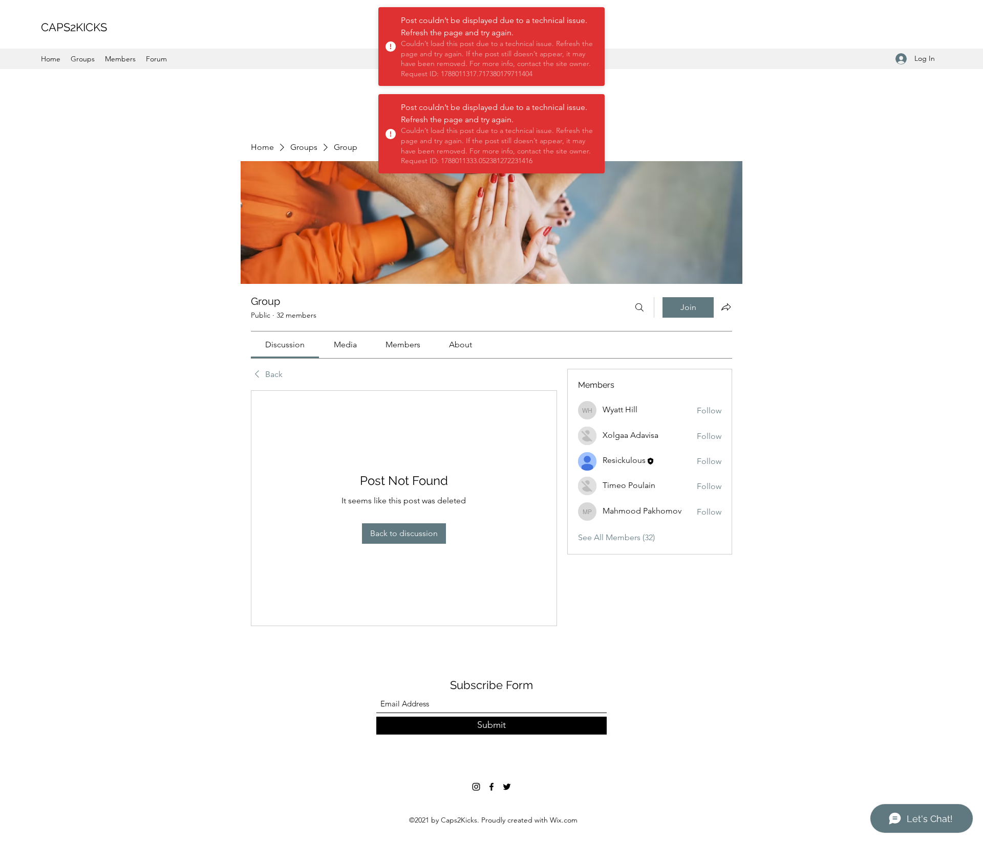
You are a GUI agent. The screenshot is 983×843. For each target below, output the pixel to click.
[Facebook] (491, 787)
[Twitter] (507, 787)
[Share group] (726, 307)
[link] (285, 344)
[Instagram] (476, 787)
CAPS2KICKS (74, 27)
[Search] (639, 307)
